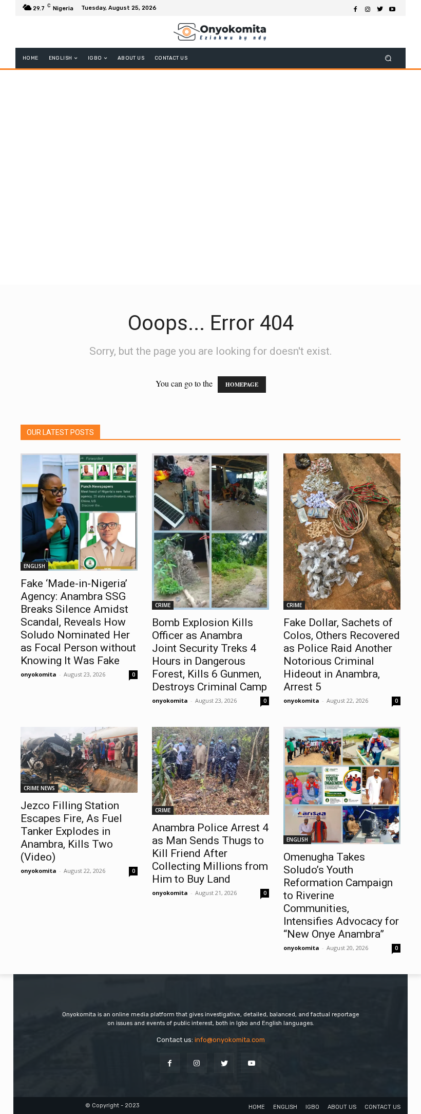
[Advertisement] (210, 211)
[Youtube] (392, 8)
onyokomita (38, 674)
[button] (388, 58)
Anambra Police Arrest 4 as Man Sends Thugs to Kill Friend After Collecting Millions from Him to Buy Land (210, 853)
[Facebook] (355, 8)
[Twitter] (380, 8)
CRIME (162, 605)
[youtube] (251, 1063)
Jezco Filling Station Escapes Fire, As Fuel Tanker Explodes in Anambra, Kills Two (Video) (71, 831)
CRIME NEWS (39, 788)
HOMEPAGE (241, 384)
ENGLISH (34, 566)
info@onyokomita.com (230, 1040)
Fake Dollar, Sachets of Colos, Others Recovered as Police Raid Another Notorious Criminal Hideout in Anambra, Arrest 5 (341, 654)
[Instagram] (367, 8)
